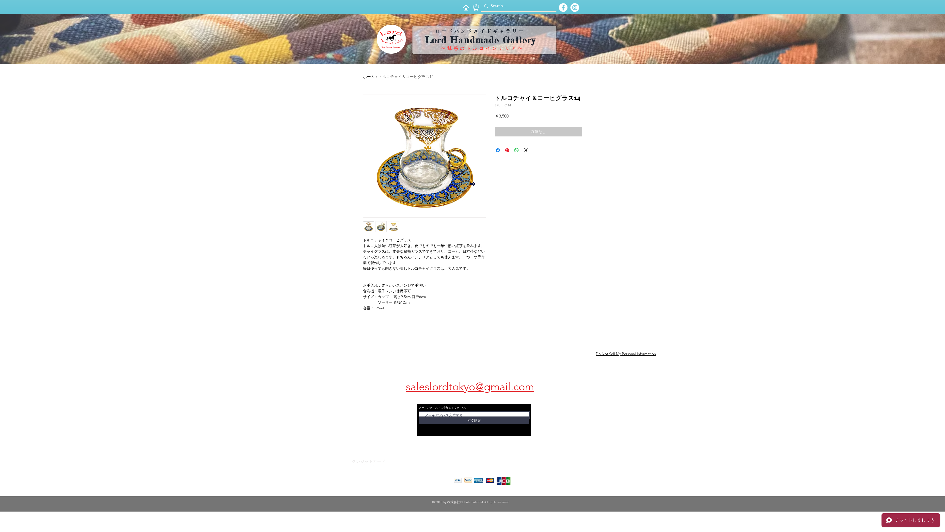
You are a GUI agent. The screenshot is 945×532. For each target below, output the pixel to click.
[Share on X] (526, 150)
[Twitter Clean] (372, 464)
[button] (476, 7)
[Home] (466, 7)
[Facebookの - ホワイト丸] (563, 7)
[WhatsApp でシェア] (517, 150)
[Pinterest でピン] (507, 150)
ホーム (369, 76)
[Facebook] (362, 464)
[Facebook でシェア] (498, 150)
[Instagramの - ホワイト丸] (574, 7)
